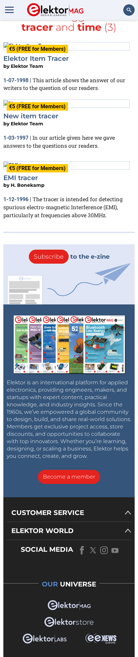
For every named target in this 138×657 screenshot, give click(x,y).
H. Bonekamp (28, 185)
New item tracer (30, 116)
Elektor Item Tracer (36, 58)
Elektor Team (27, 66)
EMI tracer (20, 178)
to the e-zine (72, 256)
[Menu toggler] (9, 9)
